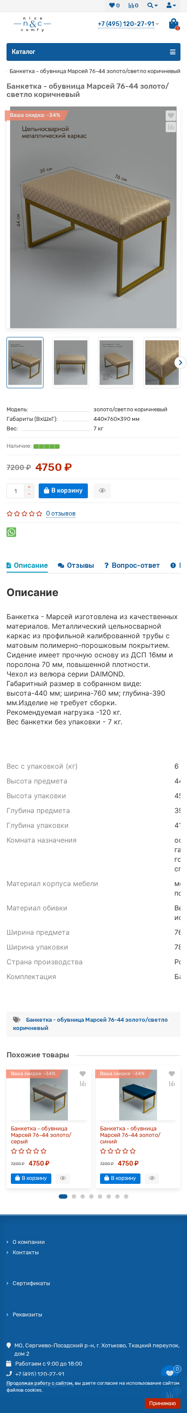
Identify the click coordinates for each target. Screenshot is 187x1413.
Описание (31, 565)
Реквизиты (27, 1314)
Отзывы (81, 565)
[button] (63, 1196)
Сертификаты (31, 1283)
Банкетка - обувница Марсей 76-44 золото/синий (130, 1135)
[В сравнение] (171, 127)
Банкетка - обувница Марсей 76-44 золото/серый (41, 1135)
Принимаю (162, 1403)
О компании (29, 1242)
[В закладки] (171, 115)
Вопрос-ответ (137, 565)
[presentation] (6, 363)
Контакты (26, 1252)
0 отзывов (61, 513)
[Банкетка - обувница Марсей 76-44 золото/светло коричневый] (93, 217)
